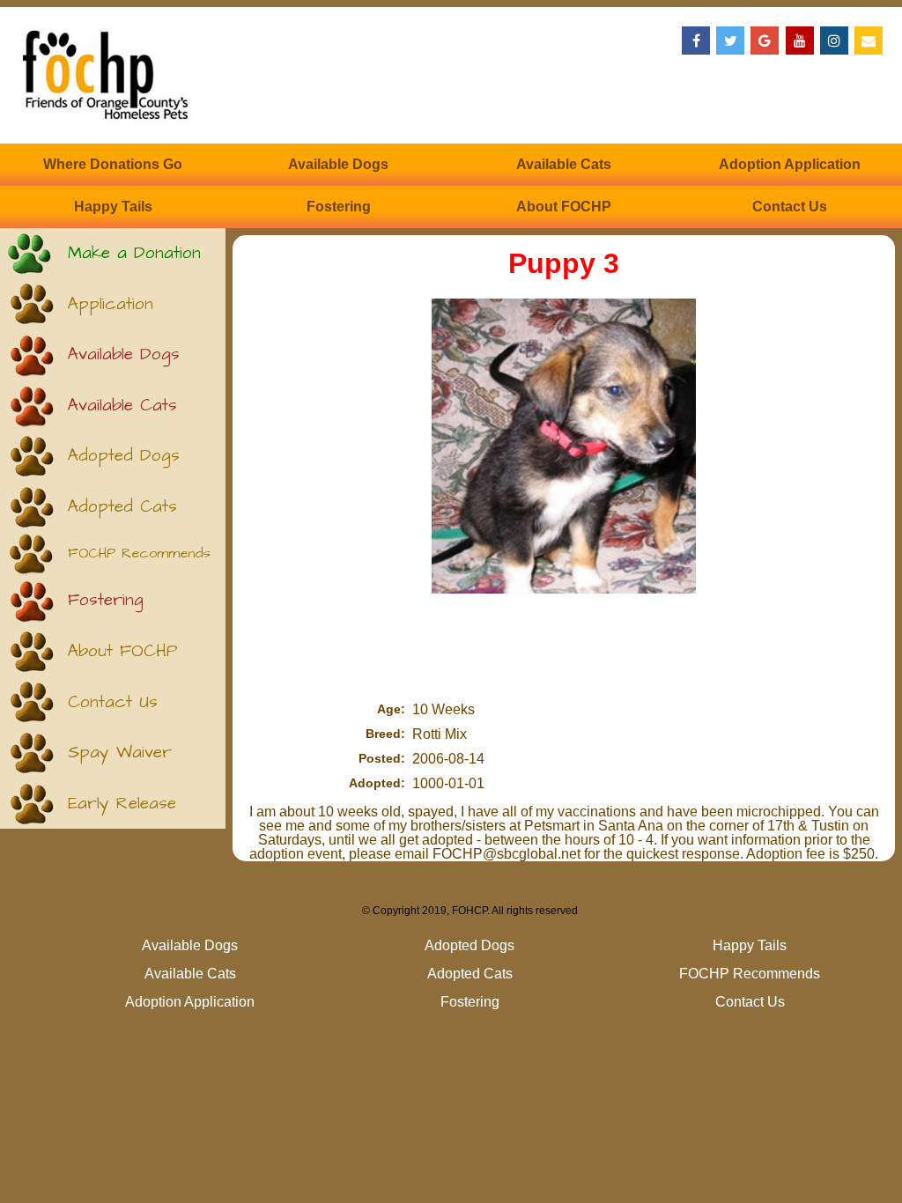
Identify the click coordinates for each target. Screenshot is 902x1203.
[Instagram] (834, 40)
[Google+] (764, 40)
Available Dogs (338, 164)
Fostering (339, 206)
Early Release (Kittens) (122, 811)
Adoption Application (790, 164)
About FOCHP (563, 206)
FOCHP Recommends (139, 553)
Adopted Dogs (124, 456)
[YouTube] (800, 40)
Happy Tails (113, 206)
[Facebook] (696, 40)
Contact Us (789, 206)
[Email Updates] (868, 40)
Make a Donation (134, 253)
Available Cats (563, 164)
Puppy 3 (563, 263)
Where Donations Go (112, 164)
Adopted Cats (122, 507)
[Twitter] (730, 40)
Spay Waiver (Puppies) (120, 760)
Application (110, 304)
